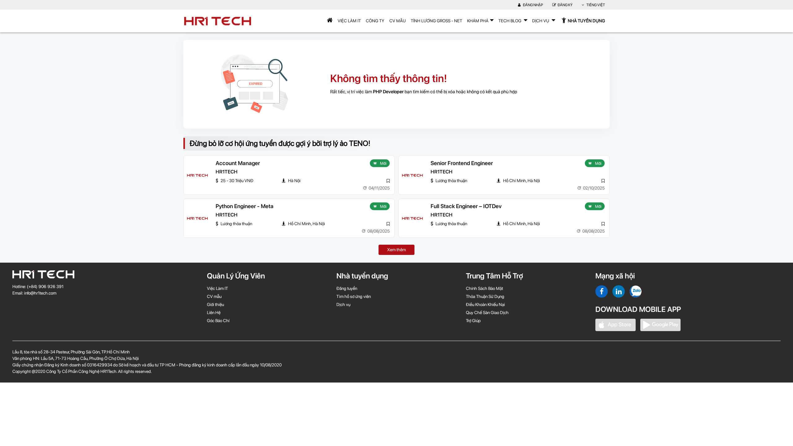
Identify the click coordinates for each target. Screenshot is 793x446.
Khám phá (478, 20)
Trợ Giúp (473, 320)
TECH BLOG (510, 20)
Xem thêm (396, 249)
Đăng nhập (532, 5)
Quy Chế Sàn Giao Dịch (487, 312)
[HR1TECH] (197, 175)
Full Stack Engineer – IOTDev (466, 206)
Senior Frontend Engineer (462, 163)
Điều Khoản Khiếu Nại (485, 304)
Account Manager (238, 163)
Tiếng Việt (595, 5)
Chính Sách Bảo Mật (484, 288)
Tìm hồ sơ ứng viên (353, 296)
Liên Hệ (214, 312)
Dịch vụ (343, 304)
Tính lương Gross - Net (436, 20)
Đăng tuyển (346, 288)
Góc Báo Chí (218, 320)
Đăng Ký (565, 5)
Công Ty (375, 20)
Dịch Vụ (541, 20)
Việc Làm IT (349, 20)
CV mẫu (397, 20)
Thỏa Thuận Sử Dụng (485, 296)
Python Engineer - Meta (245, 206)
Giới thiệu (215, 304)
